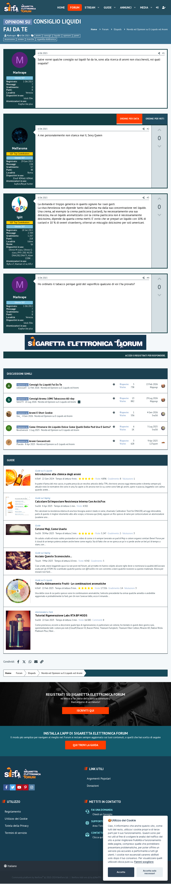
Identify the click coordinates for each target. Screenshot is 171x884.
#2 (148, 128)
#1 (163, 53)
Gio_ (19, 416)
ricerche (30, 39)
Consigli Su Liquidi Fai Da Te (45, 384)
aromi (38, 35)
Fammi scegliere (144, 861)
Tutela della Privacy (17, 826)
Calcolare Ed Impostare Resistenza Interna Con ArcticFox (70, 501)
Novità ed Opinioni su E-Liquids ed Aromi (60, 387)
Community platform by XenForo (40, 877)
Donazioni (93, 786)
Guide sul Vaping (42, 498)
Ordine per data (129, 118)
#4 (148, 277)
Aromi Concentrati (39, 441)
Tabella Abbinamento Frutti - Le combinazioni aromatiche (70, 583)
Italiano (12, 866)
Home (61, 7)
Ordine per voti (155, 118)
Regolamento (13, 811)
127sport (153, 443)
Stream (90, 7)
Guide (108, 7)
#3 (148, 197)
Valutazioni (128, 478)
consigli (47, 35)
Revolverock (22, 430)
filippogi (154, 387)
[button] (98, 7)
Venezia (29, 92)
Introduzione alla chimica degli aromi (58, 474)
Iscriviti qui (85, 710)
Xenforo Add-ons (86, 877)
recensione (10, 39)
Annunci (126, 7)
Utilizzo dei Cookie (16, 819)
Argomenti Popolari (99, 778)
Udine (30, 241)
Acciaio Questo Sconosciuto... (53, 556)
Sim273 (20, 402)
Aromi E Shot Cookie (41, 412)
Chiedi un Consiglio (102, 814)
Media (144, 7)
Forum (74, 7)
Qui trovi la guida (85, 745)
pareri (76, 35)
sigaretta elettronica (46, 39)
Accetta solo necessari (149, 872)
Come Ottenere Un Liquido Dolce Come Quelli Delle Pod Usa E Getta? (70, 427)
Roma (30, 172)
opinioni (67, 35)
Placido (20, 444)
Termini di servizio (16, 833)
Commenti (97, 620)
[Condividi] (164, 470)
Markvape (11, 35)
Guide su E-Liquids (43, 470)
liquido (57, 35)
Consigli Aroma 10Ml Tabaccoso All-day (51, 398)
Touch (38, 560)
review (21, 39)
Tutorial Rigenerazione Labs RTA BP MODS (61, 615)
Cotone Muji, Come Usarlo (51, 529)
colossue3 (21, 387)
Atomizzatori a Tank (44, 612)
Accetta (121, 872)
